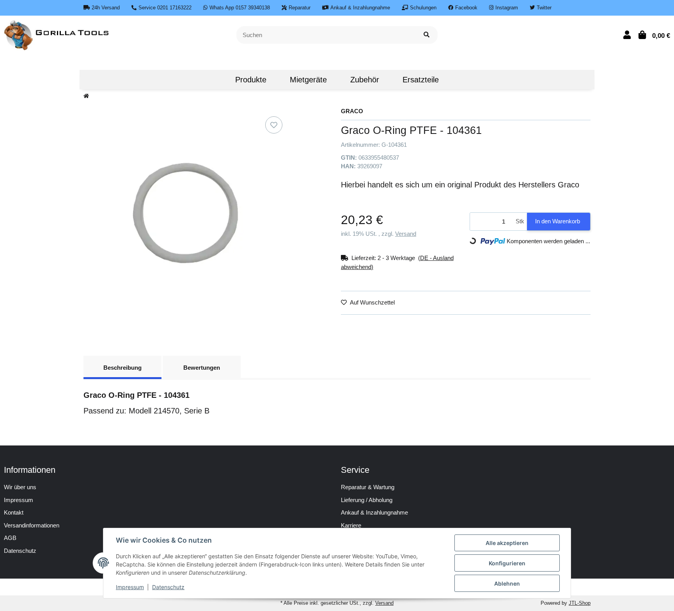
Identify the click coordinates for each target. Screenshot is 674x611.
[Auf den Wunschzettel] (273, 125)
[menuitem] (211, 79)
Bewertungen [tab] (201, 367)
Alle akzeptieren (507, 543)
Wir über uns (20, 487)
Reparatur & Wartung (367, 487)
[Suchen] (426, 35)
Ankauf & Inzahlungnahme (374, 512)
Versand (405, 233)
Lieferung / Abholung (366, 500)
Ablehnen (507, 583)
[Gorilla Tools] (57, 34)
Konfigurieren (507, 563)
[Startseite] (86, 96)
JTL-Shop (580, 603)
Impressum (18, 500)
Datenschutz (168, 587)
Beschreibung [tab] (122, 367)
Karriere (351, 525)
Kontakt (13, 512)
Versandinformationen (31, 525)
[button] (627, 35)
